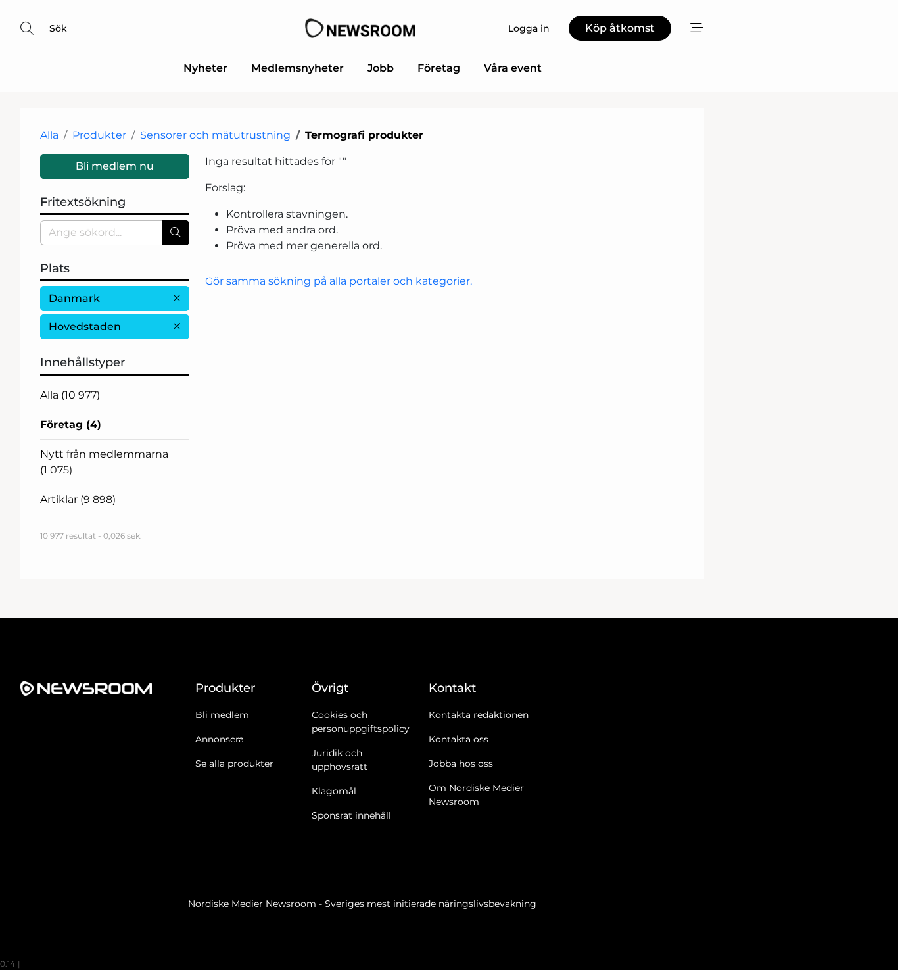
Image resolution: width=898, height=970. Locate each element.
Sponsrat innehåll (351, 815)
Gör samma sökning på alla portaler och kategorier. (338, 281)
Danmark (74, 298)
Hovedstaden (85, 326)
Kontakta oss (458, 739)
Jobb (380, 68)
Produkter (99, 135)
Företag (438, 68)
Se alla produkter (234, 763)
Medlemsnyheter (297, 68)
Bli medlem (222, 715)
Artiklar (78, 499)
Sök (58, 28)
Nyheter (205, 68)
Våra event (513, 68)
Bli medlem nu (115, 166)
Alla (49, 135)
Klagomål (334, 791)
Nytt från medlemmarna (104, 462)
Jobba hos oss (461, 763)
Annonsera (219, 739)
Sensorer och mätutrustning (215, 135)
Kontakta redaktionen (479, 715)
